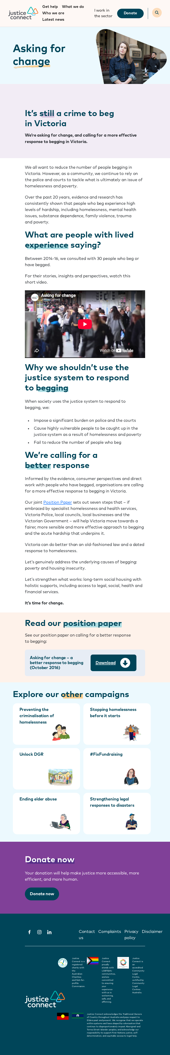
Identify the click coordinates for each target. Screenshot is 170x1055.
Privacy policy (131, 935)
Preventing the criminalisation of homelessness (36, 716)
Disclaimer (152, 932)
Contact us (87, 935)
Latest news (53, 20)
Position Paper (57, 502)
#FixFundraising (106, 754)
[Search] (157, 12)
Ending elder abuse (38, 799)
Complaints (109, 932)
